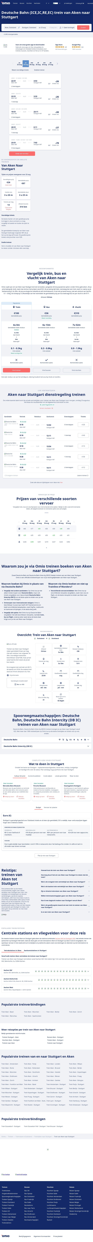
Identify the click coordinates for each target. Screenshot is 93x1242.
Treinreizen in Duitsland (24, 1137)
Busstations (28, 1205)
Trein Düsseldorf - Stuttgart (10, 1126)
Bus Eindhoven (29, 1214)
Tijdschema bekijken (8, 208)
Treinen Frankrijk (8, 1205)
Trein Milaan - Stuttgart (9, 1088)
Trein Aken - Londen (53, 1064)
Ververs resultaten (45, 408)
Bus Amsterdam (30, 1217)
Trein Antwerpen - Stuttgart (78, 1105)
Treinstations (6, 1223)
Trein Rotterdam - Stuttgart (33, 1088)
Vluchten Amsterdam (54, 1196)
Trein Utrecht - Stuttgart (77, 1093)
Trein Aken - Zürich (75, 1012)
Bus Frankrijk (29, 1199)
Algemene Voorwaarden (42, 1236)
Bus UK (27, 1191)
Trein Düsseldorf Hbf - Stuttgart (35, 1126)
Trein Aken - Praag (75, 1076)
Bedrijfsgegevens (25, 1236)
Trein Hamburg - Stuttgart (78, 1101)
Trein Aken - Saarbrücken (32, 1016)
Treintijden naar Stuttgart (43, 1137)
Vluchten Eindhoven (54, 1199)
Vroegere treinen (12, 475)
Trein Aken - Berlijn (52, 1012)
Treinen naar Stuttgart (55, 1043)
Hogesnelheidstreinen (10, 1194)
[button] (43, 27)
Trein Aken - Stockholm (32, 1072)
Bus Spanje (28, 1194)
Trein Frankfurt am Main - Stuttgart (36, 1101)
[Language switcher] (57, 3)
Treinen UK (6, 1211)
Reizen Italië (73, 1194)
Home (3, 1137)
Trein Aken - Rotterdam (32, 1068)
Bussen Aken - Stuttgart (55, 1037)
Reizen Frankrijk (75, 1196)
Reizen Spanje (74, 1191)
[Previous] (18, 522)
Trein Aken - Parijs (30, 1064)
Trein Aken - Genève (53, 1080)
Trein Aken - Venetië (53, 1072)
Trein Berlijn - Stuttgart (77, 1088)
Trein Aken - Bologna (76, 1080)
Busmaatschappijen (31, 1220)
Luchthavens (51, 1205)
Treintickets (6, 1191)
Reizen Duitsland (75, 1199)
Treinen (15, 3)
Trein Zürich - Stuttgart (54, 1097)
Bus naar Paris (29, 1208)
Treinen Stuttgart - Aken (10, 1037)
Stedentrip (73, 1214)
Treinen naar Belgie (9, 1217)
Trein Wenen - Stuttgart (9, 1097)
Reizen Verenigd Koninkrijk (79, 1211)
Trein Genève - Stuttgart (9, 1101)
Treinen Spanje (7, 1199)
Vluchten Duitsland (53, 1214)
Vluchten (29, 3)
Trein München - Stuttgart (10, 1093)
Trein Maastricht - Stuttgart (10, 1105)
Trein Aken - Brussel (53, 1068)
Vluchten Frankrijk (53, 1211)
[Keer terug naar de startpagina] (7, 3)
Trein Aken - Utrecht (31, 1076)
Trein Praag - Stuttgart (31, 1097)
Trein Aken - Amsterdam (9, 1064)
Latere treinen (82, 475)
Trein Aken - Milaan (75, 1064)
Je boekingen (68, 3)
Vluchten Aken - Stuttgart (11, 1040)
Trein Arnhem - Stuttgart (77, 1097)
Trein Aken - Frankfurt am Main (12, 1084)
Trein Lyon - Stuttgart (53, 1101)
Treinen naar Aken (8, 1043)
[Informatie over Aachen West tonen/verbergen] (88, 988)
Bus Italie (27, 1202)
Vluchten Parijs (52, 1202)
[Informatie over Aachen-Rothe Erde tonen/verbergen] (88, 980)
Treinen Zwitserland (9, 1214)
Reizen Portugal (75, 1205)
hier (61, 482)
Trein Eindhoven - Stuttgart (55, 1093)
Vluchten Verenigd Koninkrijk (57, 1217)
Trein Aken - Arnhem (31, 1080)
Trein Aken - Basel (7, 1012)
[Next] (57, 64)
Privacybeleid (57, 1236)
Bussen (22, 3)
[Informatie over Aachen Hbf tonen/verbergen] (88, 971)
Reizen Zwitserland (76, 1208)
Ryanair (49, 1220)
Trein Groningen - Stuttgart (55, 1105)
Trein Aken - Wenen (53, 1076)
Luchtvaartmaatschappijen (56, 1208)
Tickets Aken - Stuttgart (55, 1040)
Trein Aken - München (31, 1012)
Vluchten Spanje (52, 1191)
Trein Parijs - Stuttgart (76, 1084)
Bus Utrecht (28, 1211)
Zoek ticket (8, 185)
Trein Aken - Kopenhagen (77, 1072)
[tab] (20, 70)
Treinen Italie (6, 1208)
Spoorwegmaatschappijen (11, 1196)
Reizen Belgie (74, 1202)
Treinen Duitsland (8, 1202)
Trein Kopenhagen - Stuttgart (34, 1093)
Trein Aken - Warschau (9, 1016)
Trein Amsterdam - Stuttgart (56, 1084)
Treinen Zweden (7, 1220)
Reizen (71, 1187)
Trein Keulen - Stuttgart (32, 1105)
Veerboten (37, 3)
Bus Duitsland (29, 1196)
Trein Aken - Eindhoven (9, 1076)
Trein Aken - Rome (7, 1068)
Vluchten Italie (52, 1194)
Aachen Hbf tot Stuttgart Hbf (65, 939)
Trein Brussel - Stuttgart (54, 1088)
